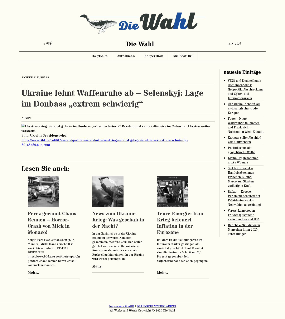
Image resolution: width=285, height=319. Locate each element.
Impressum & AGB (121, 306)
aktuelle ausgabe (35, 77)
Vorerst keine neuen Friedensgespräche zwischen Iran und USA (244, 215)
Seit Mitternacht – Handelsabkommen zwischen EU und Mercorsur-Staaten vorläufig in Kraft (241, 177)
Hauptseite (100, 56)
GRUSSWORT (183, 56)
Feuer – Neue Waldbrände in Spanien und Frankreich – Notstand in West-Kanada (245, 125)
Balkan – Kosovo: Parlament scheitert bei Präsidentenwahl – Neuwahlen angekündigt (244, 198)
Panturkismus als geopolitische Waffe (241, 150)
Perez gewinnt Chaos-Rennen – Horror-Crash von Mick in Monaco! (53, 223)
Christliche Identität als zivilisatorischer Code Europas (244, 108)
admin (26, 118)
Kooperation (153, 56)
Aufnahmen (126, 56)
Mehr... (33, 272)
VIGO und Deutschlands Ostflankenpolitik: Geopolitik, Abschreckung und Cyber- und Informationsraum (245, 89)
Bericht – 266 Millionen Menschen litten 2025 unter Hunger (244, 229)
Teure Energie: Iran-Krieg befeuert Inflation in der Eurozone (181, 223)
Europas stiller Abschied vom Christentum (244, 140)
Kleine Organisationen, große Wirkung (243, 160)
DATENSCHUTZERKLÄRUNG (156, 306)
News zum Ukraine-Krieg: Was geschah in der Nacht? (118, 220)
